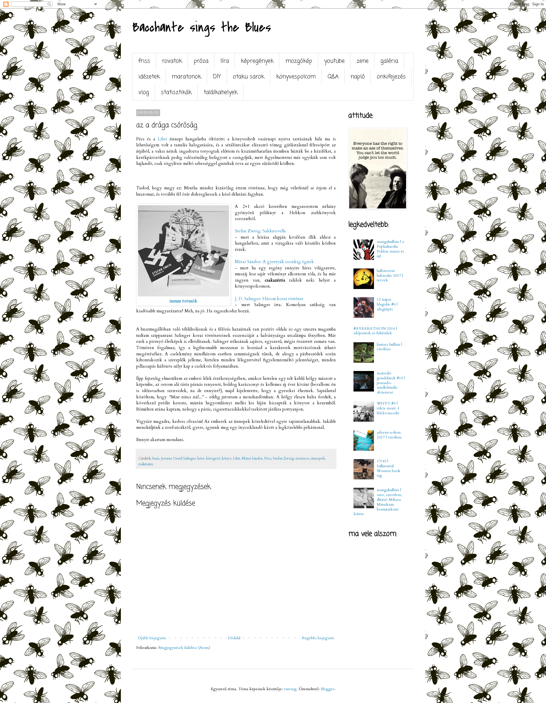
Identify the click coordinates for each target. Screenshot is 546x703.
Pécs (267, 458)
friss (144, 61)
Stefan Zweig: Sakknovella (260, 231)
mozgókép (299, 61)
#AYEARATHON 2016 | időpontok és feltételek (375, 331)
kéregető (213, 458)
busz (155, 458)
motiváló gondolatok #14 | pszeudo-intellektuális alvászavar (391, 382)
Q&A (333, 76)
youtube (334, 61)
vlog (143, 92)
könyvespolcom (296, 76)
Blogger (327, 689)
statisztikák (176, 92)
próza (201, 61)
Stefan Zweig (283, 458)
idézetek (149, 76)
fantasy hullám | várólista (389, 347)
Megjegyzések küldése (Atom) (184, 647)
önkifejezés (391, 76)
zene (363, 61)
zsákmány (146, 464)
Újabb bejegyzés (152, 638)
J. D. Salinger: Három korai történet (269, 299)
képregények (257, 61)
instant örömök (183, 301)
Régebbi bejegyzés (318, 638)
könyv (226, 458)
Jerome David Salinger (178, 458)
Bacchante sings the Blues (201, 27)
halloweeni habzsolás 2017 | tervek (390, 275)
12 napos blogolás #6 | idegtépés (387, 304)
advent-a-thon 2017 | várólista (389, 435)
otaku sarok (248, 76)
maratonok (186, 76)
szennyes (302, 458)
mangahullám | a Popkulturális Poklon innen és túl (390, 249)
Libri (162, 139)
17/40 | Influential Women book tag (388, 468)
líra (224, 61)
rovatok (172, 61)
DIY (217, 76)
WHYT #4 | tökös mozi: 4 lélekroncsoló (388, 408)
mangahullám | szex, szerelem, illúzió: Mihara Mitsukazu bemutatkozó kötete (378, 502)
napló (358, 76)
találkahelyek (220, 92)
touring (290, 689)
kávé (200, 458)
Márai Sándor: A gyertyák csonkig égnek (274, 262)
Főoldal (234, 638)
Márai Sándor (252, 458)
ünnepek (318, 458)
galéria (389, 61)
